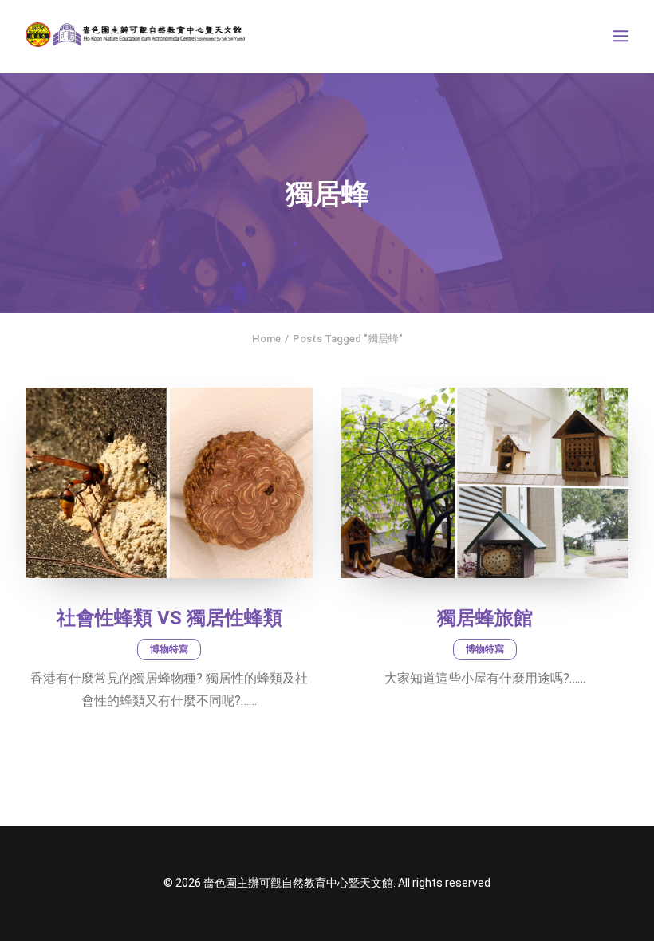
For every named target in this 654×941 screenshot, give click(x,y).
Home (266, 339)
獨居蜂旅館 (485, 618)
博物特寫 (169, 649)
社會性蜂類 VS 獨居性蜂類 (169, 618)
